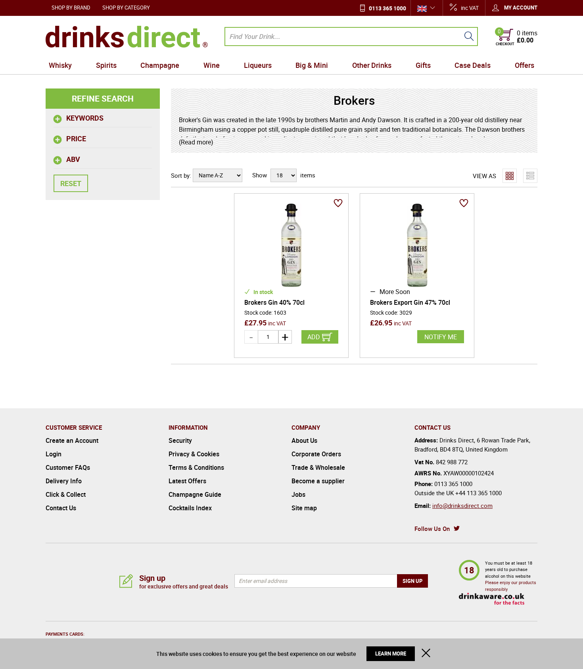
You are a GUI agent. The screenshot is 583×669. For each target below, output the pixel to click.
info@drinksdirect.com (462, 505)
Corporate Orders (316, 454)
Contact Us (61, 508)
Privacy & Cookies (194, 454)
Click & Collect (66, 494)
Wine (211, 65)
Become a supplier (318, 481)
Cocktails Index (190, 508)
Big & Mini (311, 65)
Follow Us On (432, 529)
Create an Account (72, 440)
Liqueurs (258, 65)
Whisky (60, 65)
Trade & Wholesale (318, 467)
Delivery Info (64, 481)
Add (313, 337)
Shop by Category (126, 7)
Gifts (423, 65)
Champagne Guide (195, 494)
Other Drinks (371, 65)
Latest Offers (187, 481)
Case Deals (473, 65)
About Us (304, 440)
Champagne (159, 65)
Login (53, 454)
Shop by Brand (71, 7)
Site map (304, 508)
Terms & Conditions (196, 467)
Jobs (298, 494)
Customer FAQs (68, 467)
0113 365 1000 (387, 8)
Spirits (106, 65)
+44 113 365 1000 (478, 493)
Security (180, 440)
